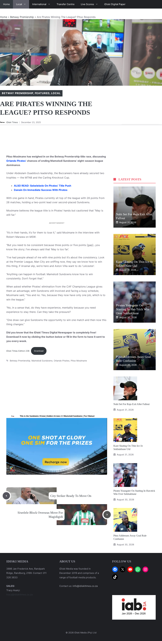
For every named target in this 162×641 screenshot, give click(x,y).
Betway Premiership (22, 17)
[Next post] (107, 514)
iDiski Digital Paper (114, 4)
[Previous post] (6, 496)
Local (19, 4)
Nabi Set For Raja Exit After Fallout (131, 404)
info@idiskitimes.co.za (85, 585)
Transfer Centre (66, 4)
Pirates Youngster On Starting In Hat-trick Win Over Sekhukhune (132, 309)
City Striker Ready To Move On (70, 495)
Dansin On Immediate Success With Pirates (40, 189)
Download (39, 351)
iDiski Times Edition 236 (17, 351)
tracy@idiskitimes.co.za (19, 594)
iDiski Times (12, 122)
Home (6, 4)
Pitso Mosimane (79, 360)
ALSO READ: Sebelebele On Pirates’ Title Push (42, 185)
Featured (42, 93)
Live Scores (87, 4)
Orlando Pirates (16, 160)
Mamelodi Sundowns (42, 360)
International (39, 4)
